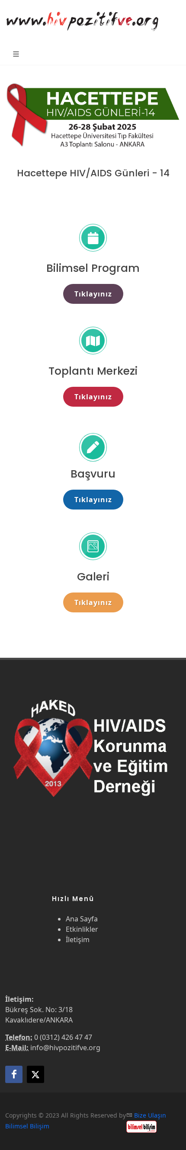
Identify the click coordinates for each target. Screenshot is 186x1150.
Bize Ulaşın (150, 1115)
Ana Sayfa (82, 919)
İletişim (78, 939)
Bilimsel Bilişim (27, 1126)
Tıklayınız (93, 294)
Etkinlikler (82, 929)
